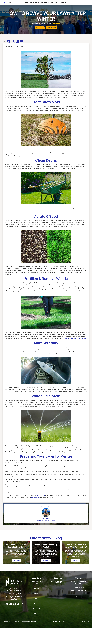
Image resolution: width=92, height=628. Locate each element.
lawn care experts (28, 490)
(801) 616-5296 (51, 28)
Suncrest (36, 613)
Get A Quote (39, 28)
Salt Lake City (37, 603)
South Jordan (36, 608)
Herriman (36, 586)
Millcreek (36, 596)
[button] (31, 2)
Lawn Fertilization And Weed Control (57, 581)
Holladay (36, 588)
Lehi (36, 591)
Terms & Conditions (59, 621)
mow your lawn (41, 495)
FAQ (79, 599)
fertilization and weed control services (75, 338)
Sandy (36, 606)
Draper (36, 583)
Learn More (16, 560)
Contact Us (64, 2)
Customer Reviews (78, 594)
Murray (37, 598)
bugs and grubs (35, 497)
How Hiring (79, 596)
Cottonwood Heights (36, 581)
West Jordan (36, 616)
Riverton (36, 601)
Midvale (36, 593)
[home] (7, 3)
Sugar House (36, 611)
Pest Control (57, 585)
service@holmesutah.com (78, 581)
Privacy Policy (85, 621)
